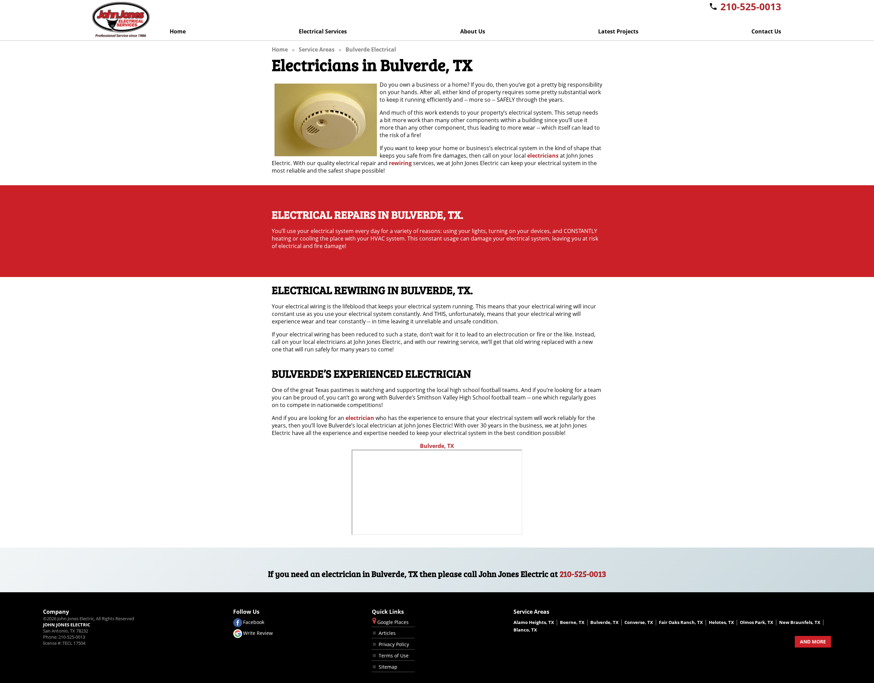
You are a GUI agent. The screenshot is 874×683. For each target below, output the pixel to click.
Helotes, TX (721, 622)
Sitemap (388, 667)
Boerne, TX (572, 622)
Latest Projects (618, 31)
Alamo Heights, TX (533, 622)
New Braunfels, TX (799, 622)
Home (178, 31)
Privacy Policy (394, 644)
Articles (387, 633)
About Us (472, 31)
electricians (543, 155)
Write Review (258, 633)
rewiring (400, 163)
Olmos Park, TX (756, 622)
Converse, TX (638, 622)
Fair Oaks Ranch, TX (681, 622)
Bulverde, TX (437, 446)
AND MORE (813, 641)
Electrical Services (323, 31)
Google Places (393, 622)
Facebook (253, 622)
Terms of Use (394, 655)
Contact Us (766, 31)
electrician (360, 418)
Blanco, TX (525, 630)
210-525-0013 (583, 573)
